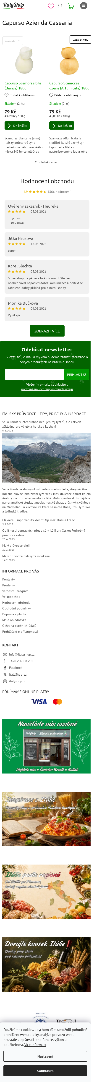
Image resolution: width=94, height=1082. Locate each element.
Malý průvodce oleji (16, 546)
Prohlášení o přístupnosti (20, 632)
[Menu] (83, 5)
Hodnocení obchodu (47, 181)
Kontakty (8, 579)
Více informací (35, 1044)
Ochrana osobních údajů (19, 626)
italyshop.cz (17, 681)
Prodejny (8, 585)
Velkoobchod (11, 597)
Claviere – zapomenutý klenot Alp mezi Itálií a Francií (39, 520)
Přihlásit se (76, 374)
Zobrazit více (47, 331)
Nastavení (45, 1056)
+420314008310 (21, 661)
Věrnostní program (15, 591)
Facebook (15, 668)
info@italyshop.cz (21, 654)
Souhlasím (45, 1071)
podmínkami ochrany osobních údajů (47, 389)
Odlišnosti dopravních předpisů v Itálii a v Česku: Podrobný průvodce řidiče (43, 532)
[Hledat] (59, 5)
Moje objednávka (14, 620)
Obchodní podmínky (16, 608)
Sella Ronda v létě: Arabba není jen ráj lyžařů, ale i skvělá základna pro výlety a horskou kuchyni (41, 424)
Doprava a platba (14, 614)
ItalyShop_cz (17, 674)
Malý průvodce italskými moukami (26, 556)
